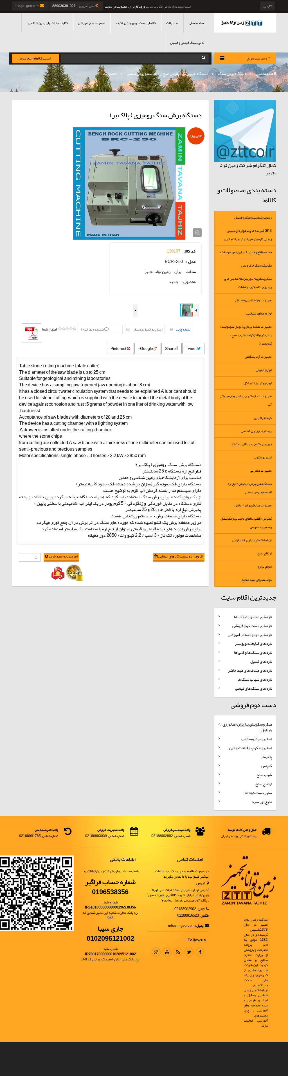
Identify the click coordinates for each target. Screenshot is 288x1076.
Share (170, 348)
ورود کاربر (138, 6)
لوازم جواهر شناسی (259, 313)
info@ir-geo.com (27, 6)
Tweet (191, 348)
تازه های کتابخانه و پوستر (253, 643)
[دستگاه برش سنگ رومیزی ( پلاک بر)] (129, 183)
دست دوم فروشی (253, 705)
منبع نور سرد (262, 802)
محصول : (188, 282)
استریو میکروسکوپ (256, 739)
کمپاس (266, 766)
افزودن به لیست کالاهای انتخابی (180, 556)
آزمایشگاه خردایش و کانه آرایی (252, 540)
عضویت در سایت (116, 6)
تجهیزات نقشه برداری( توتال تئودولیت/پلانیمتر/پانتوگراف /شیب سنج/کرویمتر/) (246, 335)
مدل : (191, 262)
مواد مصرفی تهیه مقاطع (257, 579)
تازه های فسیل (261, 661)
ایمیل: (199, 925)
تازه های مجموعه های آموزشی (250, 635)
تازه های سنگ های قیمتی (253, 688)
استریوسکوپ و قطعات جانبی (250, 748)
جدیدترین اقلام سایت (248, 597)
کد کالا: (190, 251)
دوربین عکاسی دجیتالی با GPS (252, 444)
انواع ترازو (265, 566)
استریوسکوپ (263, 457)
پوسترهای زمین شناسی (256, 431)
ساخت (191, 272)
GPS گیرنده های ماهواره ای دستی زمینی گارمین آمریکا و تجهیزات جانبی (248, 234)
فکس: (204, 915)
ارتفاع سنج (264, 553)
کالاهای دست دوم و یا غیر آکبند (135, 23)
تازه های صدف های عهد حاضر (250, 670)
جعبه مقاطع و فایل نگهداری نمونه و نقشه (245, 252)
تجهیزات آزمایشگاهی (258, 356)
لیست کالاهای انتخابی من (35, 58)
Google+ (146, 348)
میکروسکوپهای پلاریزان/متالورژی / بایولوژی (246, 727)
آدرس (201, 883)
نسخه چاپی (183, 329)
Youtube (167, 951)
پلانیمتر (266, 757)
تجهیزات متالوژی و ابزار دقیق (253, 505)
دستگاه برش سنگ (232, 73)
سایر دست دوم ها (258, 793)
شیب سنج (264, 775)
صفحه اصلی (196, 23)
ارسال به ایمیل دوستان (148, 329)
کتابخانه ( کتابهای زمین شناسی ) (47, 23)
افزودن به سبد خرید (63, 556)
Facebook (199, 951)
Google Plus (156, 951)
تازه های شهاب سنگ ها (254, 679)
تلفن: (201, 909)
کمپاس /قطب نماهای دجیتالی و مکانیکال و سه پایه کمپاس (246, 522)
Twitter (189, 951)
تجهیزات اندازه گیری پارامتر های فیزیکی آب (246, 400)
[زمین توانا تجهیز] (245, 23)
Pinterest (119, 348)
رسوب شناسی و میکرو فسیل (253, 217)
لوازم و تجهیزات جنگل (258, 383)
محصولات (172, 23)
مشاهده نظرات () (92, 329)
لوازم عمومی (264, 369)
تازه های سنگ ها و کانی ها (253, 652)
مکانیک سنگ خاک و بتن (256, 265)
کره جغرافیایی (263, 417)
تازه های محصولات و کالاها (253, 617)
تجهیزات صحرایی (261, 470)
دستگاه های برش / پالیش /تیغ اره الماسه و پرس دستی (167, 73)
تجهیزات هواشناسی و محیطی (253, 300)
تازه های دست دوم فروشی (252, 626)
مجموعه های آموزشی (91, 23)
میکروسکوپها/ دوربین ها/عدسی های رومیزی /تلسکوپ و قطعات (248, 282)
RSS (178, 951)
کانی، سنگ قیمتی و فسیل (187, 42)
